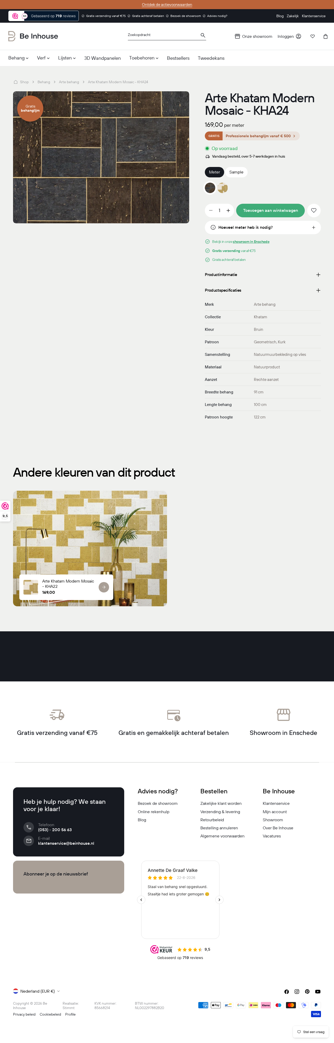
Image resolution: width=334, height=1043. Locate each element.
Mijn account (275, 811)
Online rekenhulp (153, 811)
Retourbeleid (212, 819)
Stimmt (69, 1007)
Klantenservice (276, 803)
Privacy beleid (24, 1014)
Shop (24, 82)
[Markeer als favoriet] (314, 210)
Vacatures (272, 835)
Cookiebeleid (50, 1014)
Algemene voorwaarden (222, 835)
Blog (142, 819)
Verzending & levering (220, 811)
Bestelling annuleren (219, 827)
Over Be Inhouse (278, 827)
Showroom (273, 819)
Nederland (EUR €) (37, 991)
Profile (70, 1014)
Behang (44, 82)
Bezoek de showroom (158, 803)
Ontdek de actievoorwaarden (167, 4)
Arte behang (69, 82)
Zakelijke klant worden (221, 803)
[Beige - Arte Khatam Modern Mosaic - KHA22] (222, 188)
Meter (214, 172)
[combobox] (167, 36)
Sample (236, 172)
